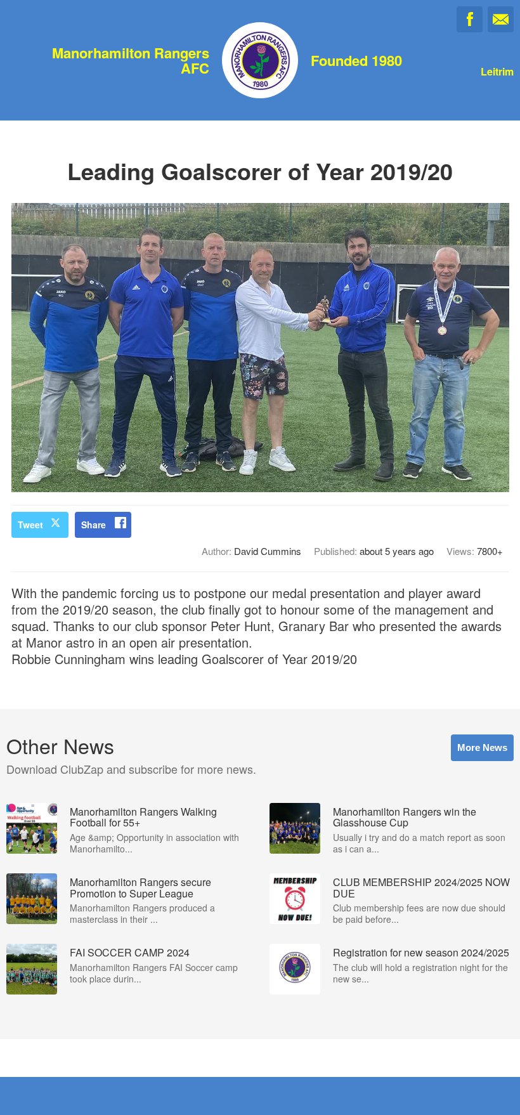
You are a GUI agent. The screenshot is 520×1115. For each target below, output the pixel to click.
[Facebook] (470, 19)
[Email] (501, 19)
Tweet (30, 524)
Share (93, 524)
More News (482, 747)
